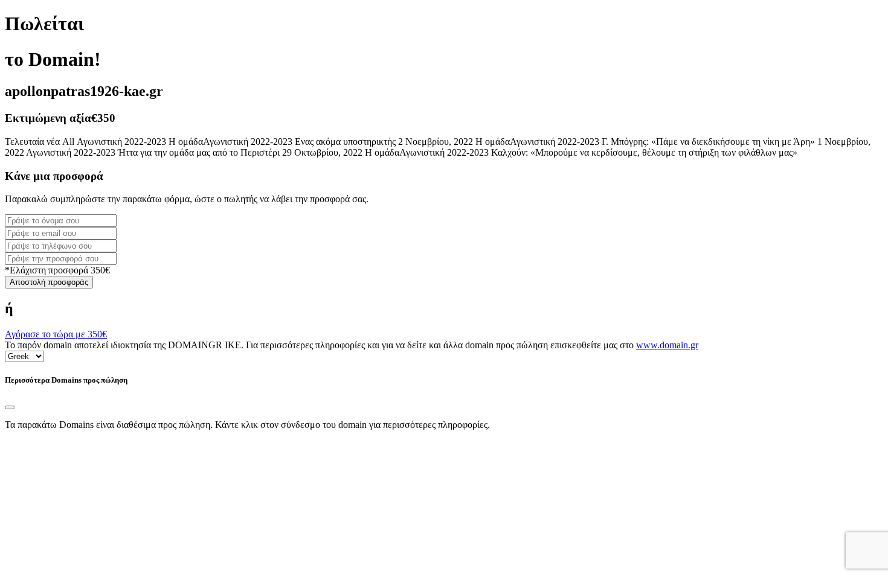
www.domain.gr (667, 345)
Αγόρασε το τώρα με (56, 334)
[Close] (9, 407)
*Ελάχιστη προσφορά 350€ (57, 270)
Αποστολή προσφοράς (49, 282)
